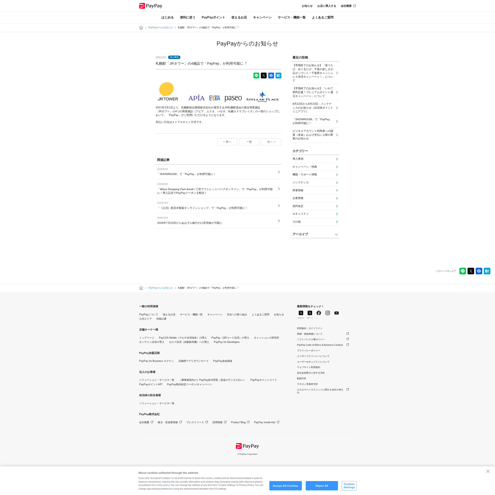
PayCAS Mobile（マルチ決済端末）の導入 (183, 337)
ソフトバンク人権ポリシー (311, 339)
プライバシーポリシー (308, 350)
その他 (297, 221)
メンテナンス (301, 182)
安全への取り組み (237, 314)
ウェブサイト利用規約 (308, 367)
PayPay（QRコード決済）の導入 (230, 337)
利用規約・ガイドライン (310, 328)
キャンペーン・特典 (305, 166)
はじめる (167, 17)
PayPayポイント (213, 17)
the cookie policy (160, 485)
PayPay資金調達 (222, 360)
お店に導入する (326, 5)
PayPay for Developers (227, 342)
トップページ (146, 337)
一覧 (249, 141)
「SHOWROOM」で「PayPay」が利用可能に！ (312, 121)
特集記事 (161, 318)
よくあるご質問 (323, 17)
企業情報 (298, 198)
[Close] (488, 471)
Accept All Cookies (285, 485)
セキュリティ (301, 213)
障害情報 (298, 190)
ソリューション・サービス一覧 (156, 379)
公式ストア (145, 318)
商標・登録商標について (310, 334)
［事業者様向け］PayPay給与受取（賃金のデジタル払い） (212, 379)
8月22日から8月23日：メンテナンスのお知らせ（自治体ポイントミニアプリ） (313, 107)
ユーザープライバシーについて (313, 356)
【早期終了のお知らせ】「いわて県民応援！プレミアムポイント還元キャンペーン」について (313, 92)
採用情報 (218, 422)
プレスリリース (195, 422)
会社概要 (346, 5)
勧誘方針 (301, 378)
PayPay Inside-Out (264, 422)
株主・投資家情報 (168, 422)
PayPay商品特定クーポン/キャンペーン (189, 384)
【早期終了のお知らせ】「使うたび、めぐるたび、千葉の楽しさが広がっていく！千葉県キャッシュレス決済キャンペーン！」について (313, 73)
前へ (228, 141)
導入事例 (298, 158)
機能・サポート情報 (305, 174)
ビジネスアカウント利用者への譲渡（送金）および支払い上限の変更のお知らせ (313, 134)
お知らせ (307, 5)
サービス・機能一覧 (292, 17)
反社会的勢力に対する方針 (311, 372)
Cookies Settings (349, 485)
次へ (270, 141)
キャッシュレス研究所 (266, 337)
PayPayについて (148, 314)
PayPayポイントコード (263, 379)
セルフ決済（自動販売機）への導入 (189, 342)
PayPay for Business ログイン (156, 360)
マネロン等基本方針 (307, 384)
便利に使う (187, 17)
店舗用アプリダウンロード (193, 360)
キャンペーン (262, 17)
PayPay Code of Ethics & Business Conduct (320, 345)
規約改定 (298, 206)
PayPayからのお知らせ (160, 27)
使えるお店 (239, 17)
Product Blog (238, 422)
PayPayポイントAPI (150, 384)
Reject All (322, 485)
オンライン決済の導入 (151, 342)
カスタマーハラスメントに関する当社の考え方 (320, 391)
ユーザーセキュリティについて (313, 361)
